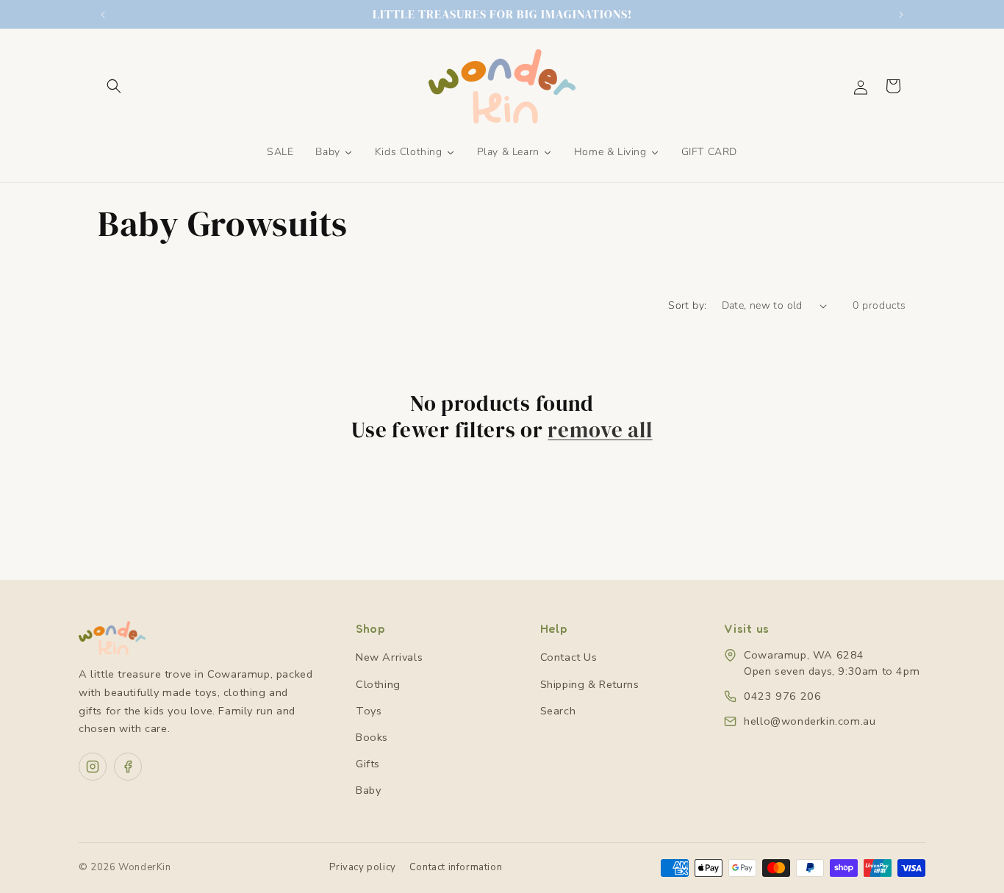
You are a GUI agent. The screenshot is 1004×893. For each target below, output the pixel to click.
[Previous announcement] (103, 15)
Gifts (368, 763)
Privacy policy (362, 867)
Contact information (455, 867)
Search (558, 710)
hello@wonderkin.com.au (809, 721)
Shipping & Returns (589, 684)
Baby (368, 790)
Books (372, 737)
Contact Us (569, 657)
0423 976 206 (782, 696)
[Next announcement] (901, 15)
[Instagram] (93, 767)
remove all (600, 430)
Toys (368, 710)
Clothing (378, 684)
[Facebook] (128, 767)
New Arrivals (389, 657)
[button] (114, 86)
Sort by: (687, 305)
